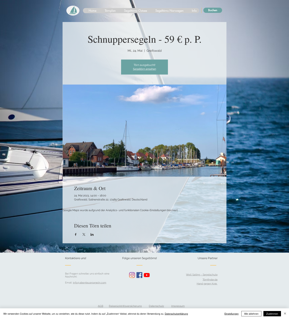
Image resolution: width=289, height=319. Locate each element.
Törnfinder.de (210, 279)
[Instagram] (132, 275)
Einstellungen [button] (231, 313)
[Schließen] (285, 313)
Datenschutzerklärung (176, 313)
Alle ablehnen (251, 313)
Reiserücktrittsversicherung (125, 305)
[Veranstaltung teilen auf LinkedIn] (92, 234)
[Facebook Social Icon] (139, 275)
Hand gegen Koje (207, 283)
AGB (100, 305)
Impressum (178, 305)
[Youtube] (147, 275)
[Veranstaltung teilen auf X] (83, 234)
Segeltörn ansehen (144, 69)
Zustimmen (272, 313)
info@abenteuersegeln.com (89, 282)
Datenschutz (156, 305)
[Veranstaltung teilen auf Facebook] (75, 234)
